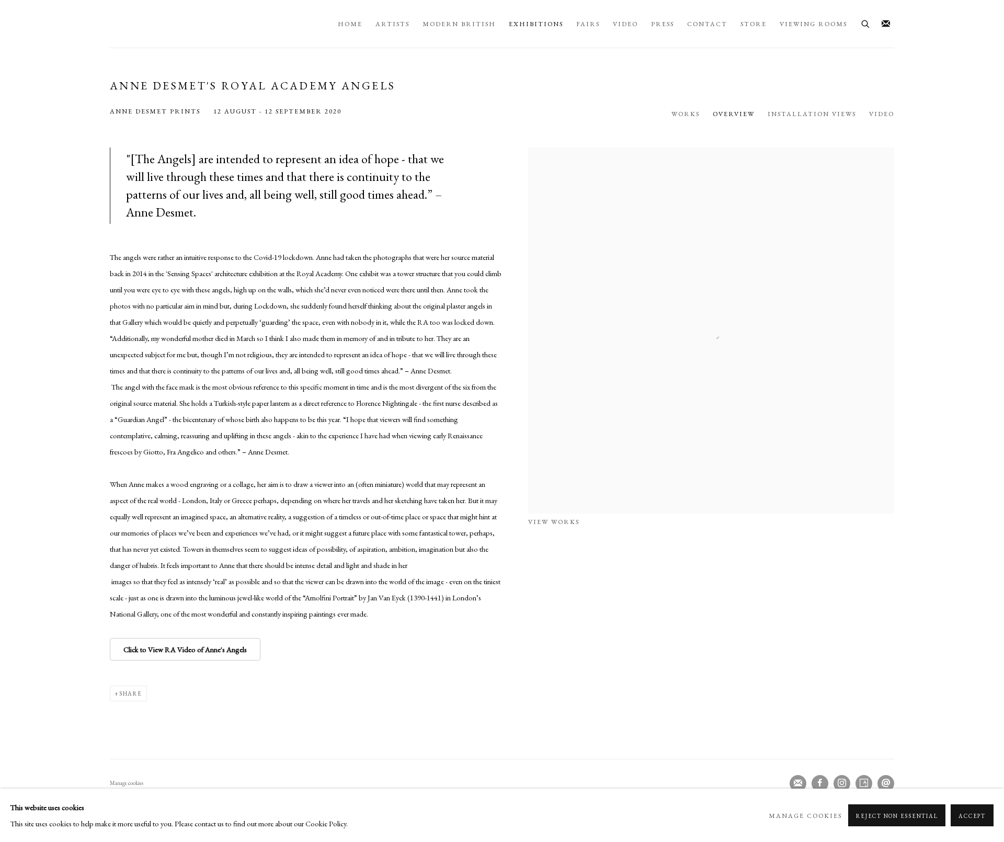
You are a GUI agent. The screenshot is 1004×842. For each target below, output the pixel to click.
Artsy (863, 783)
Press (662, 23)
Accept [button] (972, 816)
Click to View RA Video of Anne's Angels (185, 649)
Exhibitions (536, 23)
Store (753, 23)
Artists (392, 23)
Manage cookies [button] (126, 783)
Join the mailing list (885, 24)
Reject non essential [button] (897, 816)
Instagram (842, 783)
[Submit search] (866, 23)
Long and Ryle (218, 24)
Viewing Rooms (813, 23)
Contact (707, 23)
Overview (734, 113)
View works (553, 521)
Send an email (885, 783)
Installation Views (812, 113)
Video (625, 23)
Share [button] (130, 693)
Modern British (459, 23)
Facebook (820, 783)
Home (350, 23)
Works (685, 113)
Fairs (588, 23)
